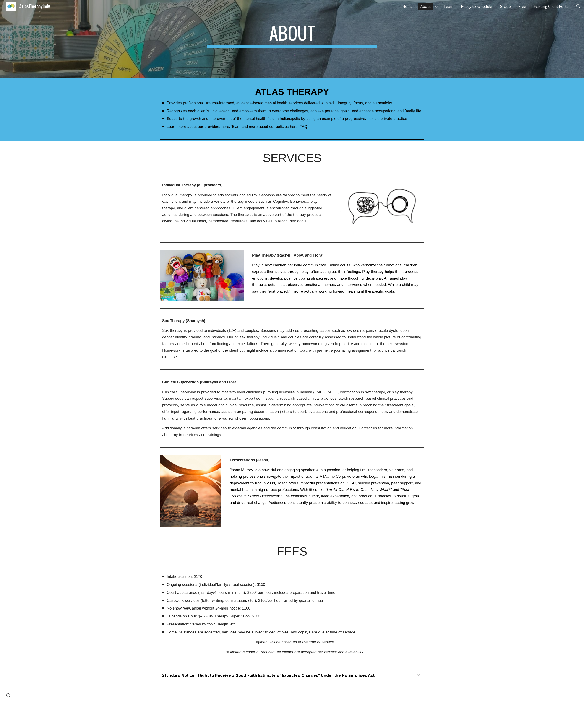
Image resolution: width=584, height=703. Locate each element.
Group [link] (505, 6)
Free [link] (522, 6)
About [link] (425, 6)
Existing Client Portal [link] (551, 6)
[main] (292, 34)
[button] (578, 6)
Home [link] (407, 6)
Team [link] (448, 6)
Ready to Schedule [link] (476, 6)
